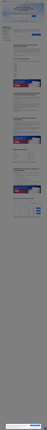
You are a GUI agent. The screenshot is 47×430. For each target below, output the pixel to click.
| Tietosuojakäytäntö (16, 427)
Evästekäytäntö (12, 427)
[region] (23, 426)
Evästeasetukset (35, 427)
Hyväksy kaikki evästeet (35, 425)
